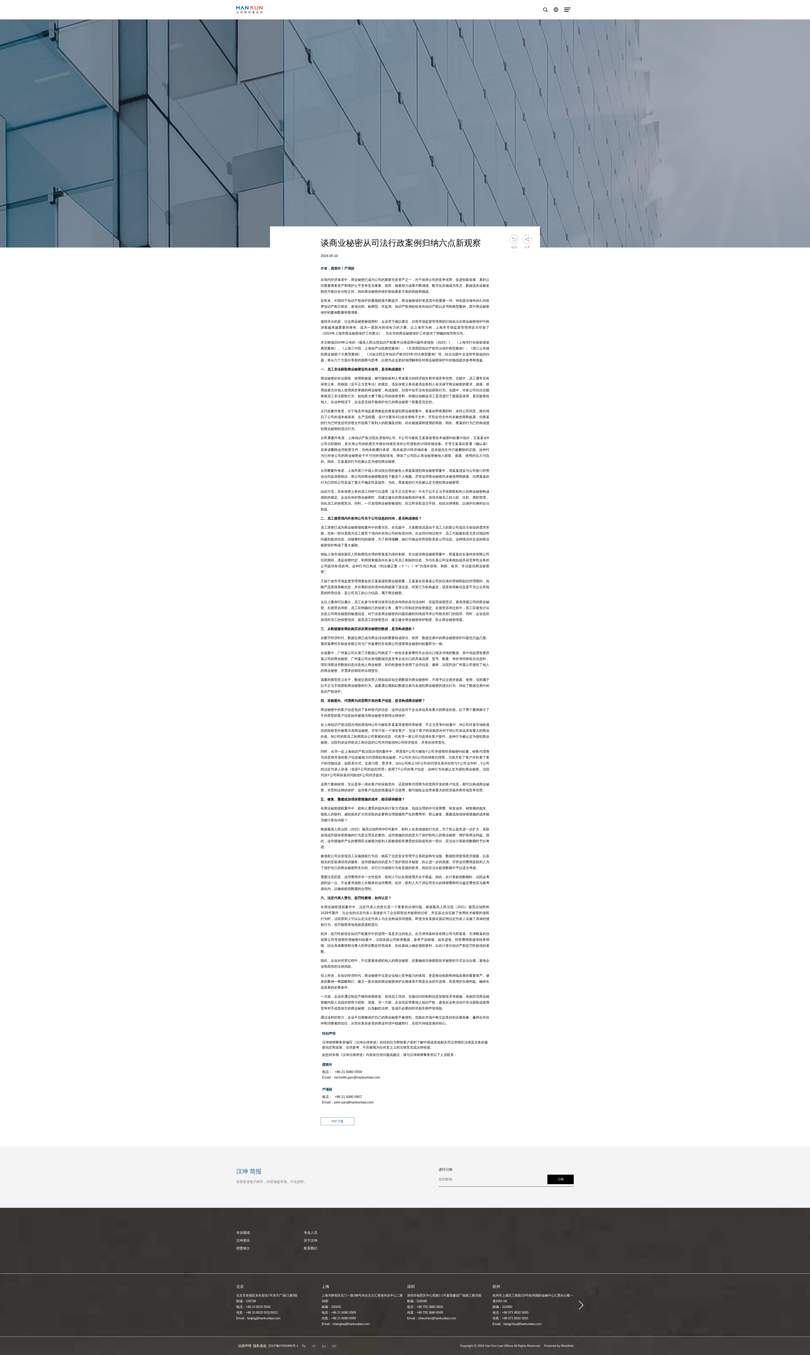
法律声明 (244, 1346)
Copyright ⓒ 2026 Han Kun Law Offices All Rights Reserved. (500, 1345)
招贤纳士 (243, 1248)
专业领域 (243, 1232)
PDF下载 (337, 1121)
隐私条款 (260, 1346)
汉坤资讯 (243, 1240)
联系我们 (310, 1248)
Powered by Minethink (559, 1345)
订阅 (561, 1179)
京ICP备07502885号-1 (283, 1345)
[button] (581, 1305)
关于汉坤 (310, 1240)
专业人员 (310, 1232)
